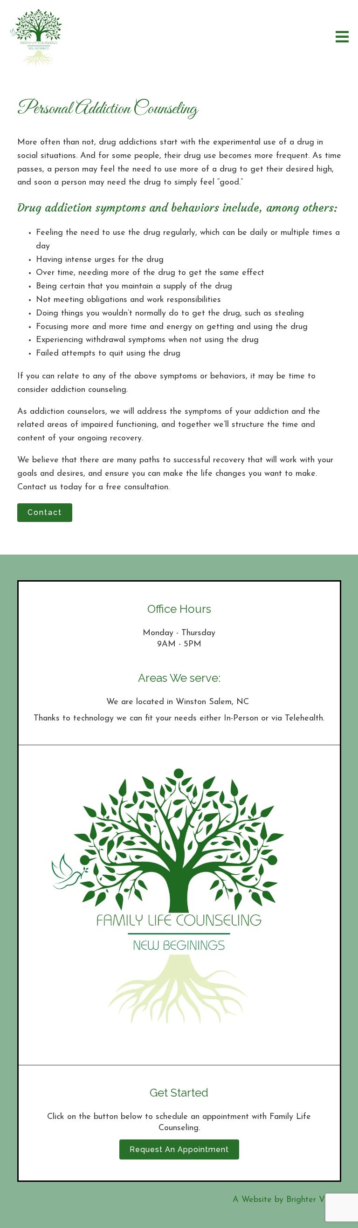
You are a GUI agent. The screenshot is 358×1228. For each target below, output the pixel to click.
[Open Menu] (342, 37)
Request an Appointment (179, 1149)
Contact (45, 512)
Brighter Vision (313, 1200)
